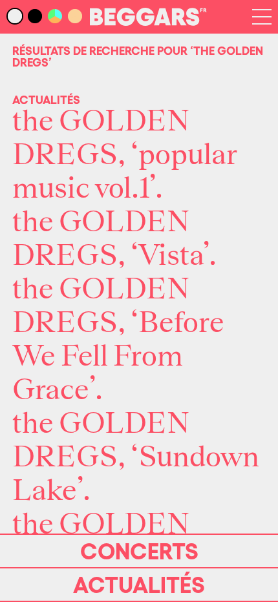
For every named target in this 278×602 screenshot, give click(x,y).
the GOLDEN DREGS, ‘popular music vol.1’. (124, 155)
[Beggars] (148, 22)
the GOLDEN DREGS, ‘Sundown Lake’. (135, 457)
